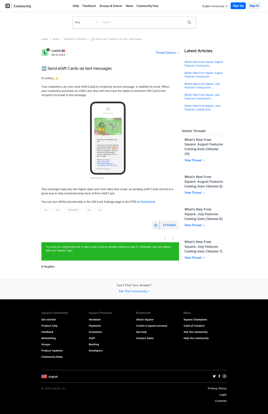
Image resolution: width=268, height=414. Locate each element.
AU (45, 209)
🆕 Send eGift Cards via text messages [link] (116, 39)
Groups (45, 344)
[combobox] (148, 22)
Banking (94, 344)
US (100, 209)
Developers (95, 350)
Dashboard (147, 201)
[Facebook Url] (219, 377)
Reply (49, 256)
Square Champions (195, 319)
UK (88, 209)
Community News (52, 356)
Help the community (196, 338)
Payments (73, 209)
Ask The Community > (134, 291)
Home (44, 39)
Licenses (221, 400)
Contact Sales (145, 338)
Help (76, 6)
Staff (92, 338)
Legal (223, 394)
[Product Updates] (41, 237)
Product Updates (75, 39)
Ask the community (195, 332)
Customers (95, 332)
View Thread (193, 160)
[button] (108, 138)
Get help (141, 332)
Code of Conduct (194, 325)
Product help (49, 325)
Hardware (95, 319)
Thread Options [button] (166, 52)
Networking (48, 338)
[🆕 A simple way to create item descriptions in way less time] (165, 238)
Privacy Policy (217, 388)
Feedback (89, 6)
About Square (145, 319)
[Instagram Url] (224, 377)
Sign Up (238, 5)
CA (57, 209)
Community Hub (147, 6)
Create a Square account (151, 325)
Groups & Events (111, 6)
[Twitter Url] (214, 377)
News (129, 6)
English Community (213, 6)
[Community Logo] (8, 6)
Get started (48, 319)
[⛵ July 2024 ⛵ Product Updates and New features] (172, 238)
